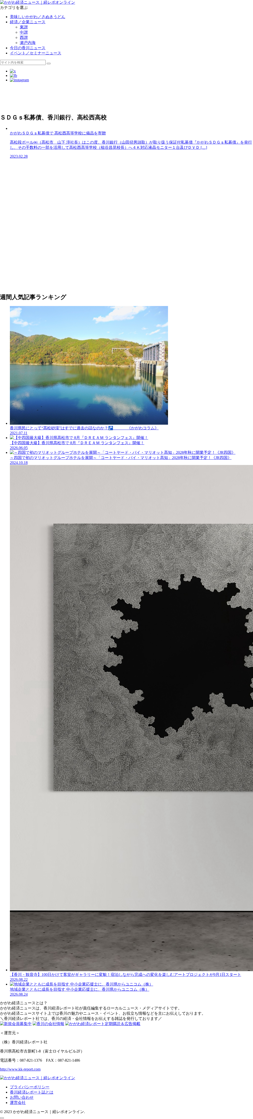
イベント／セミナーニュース (35, 53)
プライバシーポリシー (29, 1087)
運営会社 (18, 1102)
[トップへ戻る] (2, 1118)
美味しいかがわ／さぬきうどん (37, 17)
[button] (49, 63)
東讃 (24, 27)
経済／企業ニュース (27, 22)
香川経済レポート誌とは (31, 1092)
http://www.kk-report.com (20, 1069)
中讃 (24, 32)
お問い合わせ (22, 1097)
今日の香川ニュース (27, 48)
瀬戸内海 (28, 43)
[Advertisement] (126, 97)
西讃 (24, 37)
